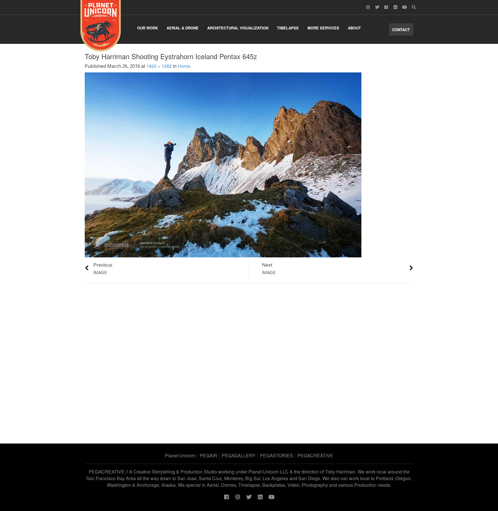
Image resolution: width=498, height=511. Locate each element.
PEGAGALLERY (239, 455)
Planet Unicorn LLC (268, 471)
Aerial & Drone (183, 28)
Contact (401, 29)
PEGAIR (208, 455)
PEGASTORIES (276, 455)
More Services (323, 28)
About (354, 28)
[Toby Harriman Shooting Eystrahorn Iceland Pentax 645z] (223, 164)
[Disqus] (249, 361)
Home (184, 66)
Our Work (147, 28)
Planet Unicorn (180, 455)
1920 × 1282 (159, 66)
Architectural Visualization (237, 28)
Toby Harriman (340, 471)
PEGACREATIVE (315, 455)
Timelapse (288, 28)
